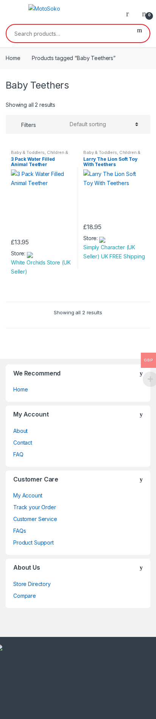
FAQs (19, 530)
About (20, 431)
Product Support (33, 542)
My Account (27, 495)
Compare (24, 595)
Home (13, 58)
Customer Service (35, 519)
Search (139, 33)
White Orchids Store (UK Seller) (41, 267)
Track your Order (34, 507)
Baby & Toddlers (28, 152)
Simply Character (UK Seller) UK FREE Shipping (114, 252)
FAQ (18, 454)
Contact (22, 442)
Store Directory (32, 584)
